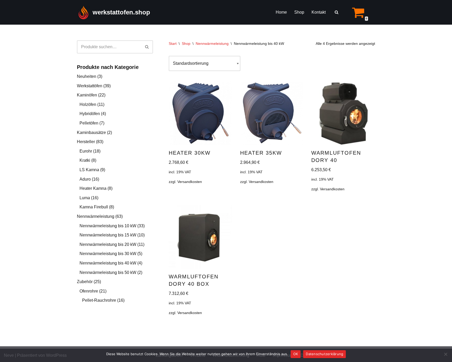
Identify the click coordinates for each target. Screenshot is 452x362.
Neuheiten (86, 76)
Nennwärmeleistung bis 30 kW (108, 253)
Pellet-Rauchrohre (99, 300)
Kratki (85, 160)
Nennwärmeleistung (95, 216)
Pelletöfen (89, 123)
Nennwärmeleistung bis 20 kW (108, 244)
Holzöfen (88, 104)
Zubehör (85, 281)
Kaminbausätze (91, 132)
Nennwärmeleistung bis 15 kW (108, 235)
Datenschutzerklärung (324, 354)
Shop (299, 12)
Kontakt (319, 12)
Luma (85, 198)
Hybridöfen (90, 113)
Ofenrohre (89, 291)
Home (281, 12)
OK (295, 354)
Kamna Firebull (94, 207)
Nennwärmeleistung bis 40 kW (108, 263)
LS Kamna (89, 170)
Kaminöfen (87, 95)
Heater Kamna (93, 188)
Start (173, 43)
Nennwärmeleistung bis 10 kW (108, 226)
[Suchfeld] (336, 12)
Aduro (85, 179)
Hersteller (86, 141)
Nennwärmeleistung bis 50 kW (108, 272)
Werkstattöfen (89, 86)
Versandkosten (189, 182)
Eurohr (86, 151)
